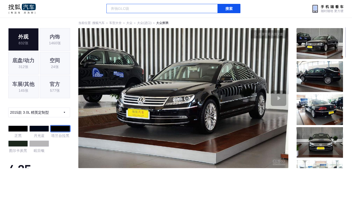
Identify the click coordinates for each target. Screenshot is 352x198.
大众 (129, 23)
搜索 (229, 8)
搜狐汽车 (22, 9)
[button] (130, 98)
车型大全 (115, 23)
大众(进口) (144, 23)
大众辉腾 (162, 23)
